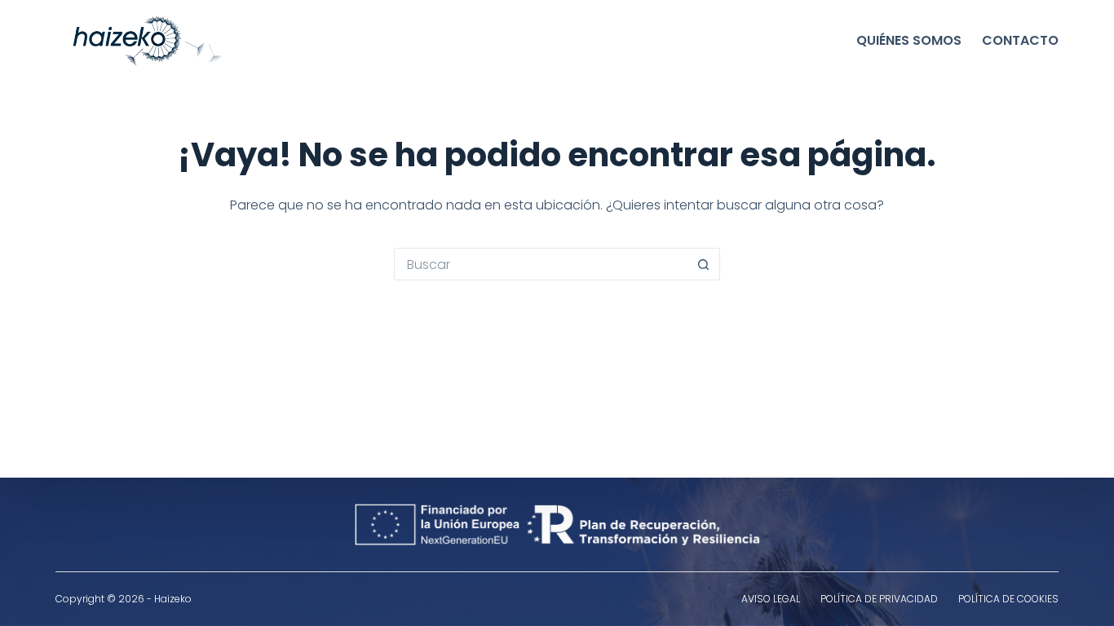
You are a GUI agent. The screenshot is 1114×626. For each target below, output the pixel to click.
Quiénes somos (908, 40)
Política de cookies (1008, 599)
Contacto (1020, 40)
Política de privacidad (879, 599)
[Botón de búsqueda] (703, 264)
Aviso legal (770, 599)
